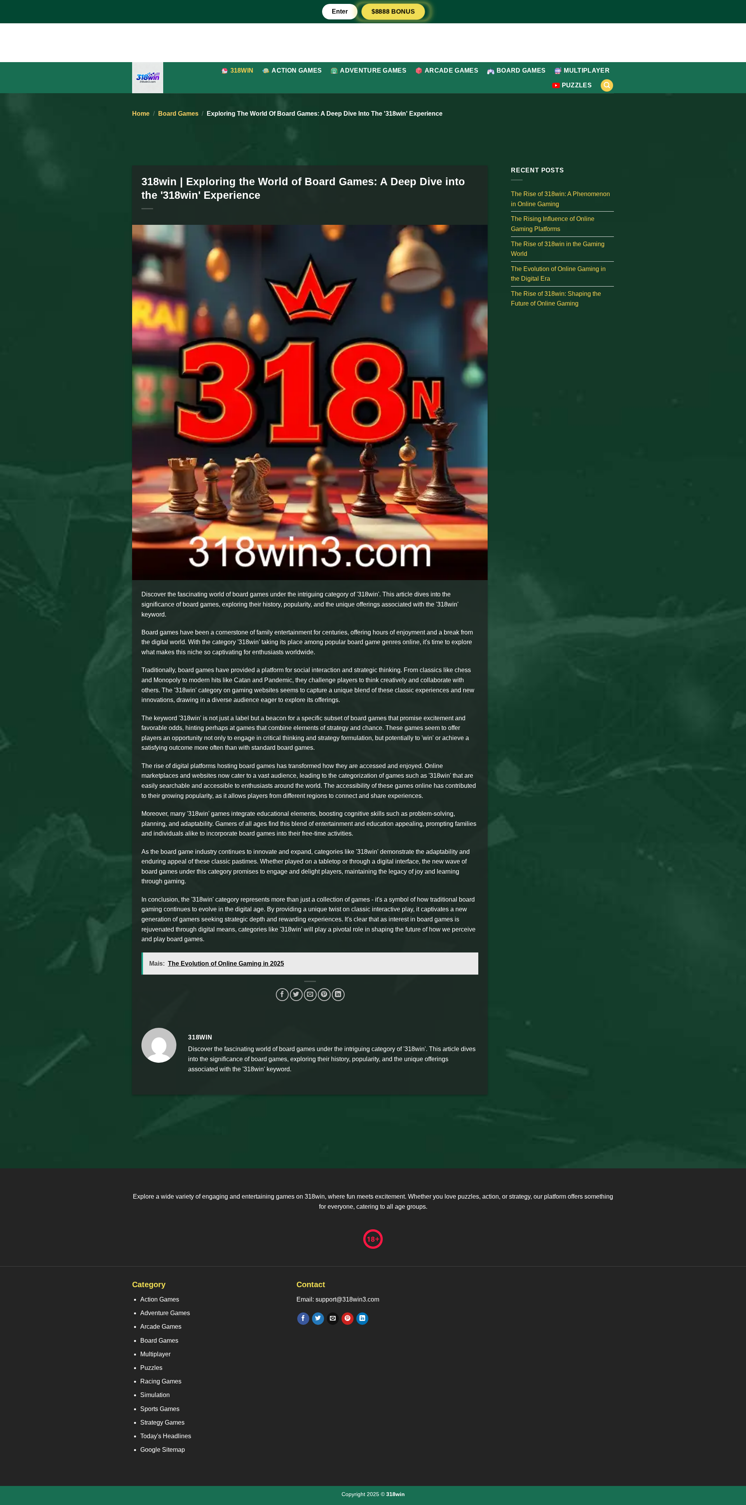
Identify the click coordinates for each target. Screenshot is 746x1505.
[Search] (607, 85)
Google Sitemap (162, 1449)
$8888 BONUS (393, 11)
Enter (340, 11)
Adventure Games (373, 70)
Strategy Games (162, 1422)
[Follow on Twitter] (318, 1318)
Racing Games (160, 1381)
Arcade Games (451, 70)
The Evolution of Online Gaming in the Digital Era (558, 273)
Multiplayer (587, 70)
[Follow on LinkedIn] (362, 1318)
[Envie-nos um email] (333, 1318)
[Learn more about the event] (373, 42)
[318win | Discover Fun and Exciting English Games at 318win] (167, 77)
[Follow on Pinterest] (348, 1318)
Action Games (297, 70)
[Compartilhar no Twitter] (296, 994)
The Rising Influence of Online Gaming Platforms (552, 223)
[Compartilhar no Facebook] (282, 994)
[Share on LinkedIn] (338, 994)
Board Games (521, 70)
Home (141, 113)
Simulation (155, 1395)
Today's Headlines (165, 1436)
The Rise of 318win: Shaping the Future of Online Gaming (556, 298)
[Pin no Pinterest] (324, 994)
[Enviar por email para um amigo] (310, 994)
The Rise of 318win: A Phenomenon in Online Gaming (560, 199)
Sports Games (160, 1409)
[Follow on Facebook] (303, 1318)
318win (242, 70)
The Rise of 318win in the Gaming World (558, 248)
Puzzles (577, 85)
